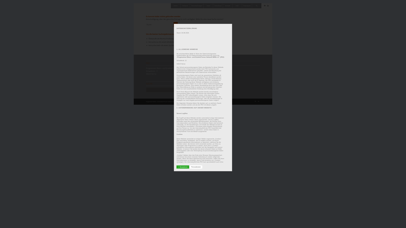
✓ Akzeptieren (183, 167)
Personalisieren (196, 167)
